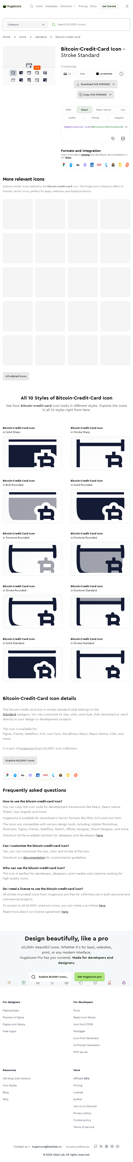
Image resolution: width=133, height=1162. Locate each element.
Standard (9, 714)
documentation (34, 857)
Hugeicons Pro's (30, 748)
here (99, 835)
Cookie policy (82, 1120)
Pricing (77, 1085)
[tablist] (95, 113)
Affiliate (81, 1078)
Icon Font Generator (86, 1038)
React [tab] (84, 109)
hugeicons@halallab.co (47, 1147)
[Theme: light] (127, 6)
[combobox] (26, 24)
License (78, 1092)
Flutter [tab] (95, 117)
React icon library (84, 1017)
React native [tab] (103, 109)
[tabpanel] (95, 132)
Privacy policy (82, 1113)
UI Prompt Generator (86, 1045)
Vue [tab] (123, 109)
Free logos (9, 1031)
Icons (22, 37)
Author (77, 1099)
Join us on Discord (84, 1106)
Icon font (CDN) (83, 1024)
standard (41, 37)
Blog (6, 1092)
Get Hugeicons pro (89, 977)
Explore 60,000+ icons (20, 760)
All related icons (16, 376)
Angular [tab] (119, 117)
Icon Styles (10, 1085)
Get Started (109, 6)
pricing (86, 154)
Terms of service (83, 1127)
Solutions (66, 6)
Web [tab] (68, 109)
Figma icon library (14, 1024)
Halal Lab (59, 1155)
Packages (79, 1031)
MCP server (80, 1052)
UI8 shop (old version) (16, 1078)
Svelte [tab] (72, 117)
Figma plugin (11, 1010)
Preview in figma (13, 1017)
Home (6, 37)
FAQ (5, 1099)
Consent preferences (77, 1146)
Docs (68, 157)
